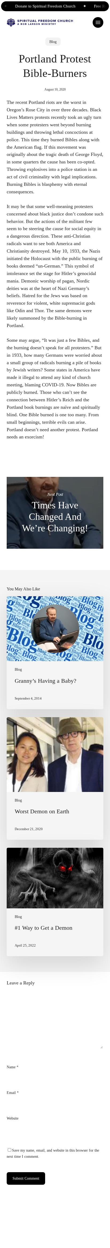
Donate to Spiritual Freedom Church (40, 6)
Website (12, 1118)
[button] (98, 22)
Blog (53, 42)
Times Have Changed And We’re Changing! (55, 513)
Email (13, 1092)
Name (12, 1067)
